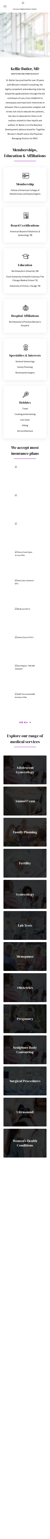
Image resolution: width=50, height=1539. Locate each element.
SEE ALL (23, 722)
